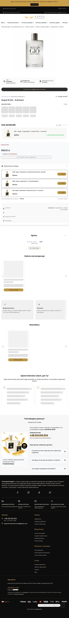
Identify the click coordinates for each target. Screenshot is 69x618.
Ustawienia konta (39, 538)
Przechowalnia (38, 541)
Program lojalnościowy (40, 536)
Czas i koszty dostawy (40, 555)
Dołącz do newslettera (15, 589)
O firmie (36, 569)
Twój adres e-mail (13, 587)
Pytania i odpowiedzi (40, 567)
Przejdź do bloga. (8, 464)
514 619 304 (63, 8)
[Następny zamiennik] (66, 125)
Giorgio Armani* (63, 96)
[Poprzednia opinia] (3, 393)
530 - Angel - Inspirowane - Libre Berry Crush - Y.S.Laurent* (28, 190)
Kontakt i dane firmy (39, 564)
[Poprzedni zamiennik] (64, 125)
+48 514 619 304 (39, 435)
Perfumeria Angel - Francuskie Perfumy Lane (12, 27)
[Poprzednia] (1, 3)
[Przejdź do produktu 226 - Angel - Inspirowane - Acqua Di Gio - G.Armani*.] (13, 270)
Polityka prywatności (40, 521)
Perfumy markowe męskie (42, 27)
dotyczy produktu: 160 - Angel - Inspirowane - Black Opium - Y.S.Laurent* (27, 398)
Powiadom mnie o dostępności (27, 157)
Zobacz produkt (13, 290)
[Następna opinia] (66, 393)
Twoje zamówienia (39, 533)
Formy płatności (38, 550)
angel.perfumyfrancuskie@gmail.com (56, 12)
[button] (34, 235)
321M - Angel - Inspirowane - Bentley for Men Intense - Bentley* (29, 172)
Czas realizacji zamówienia (42, 553)
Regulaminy (37, 519)
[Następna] (67, 3)
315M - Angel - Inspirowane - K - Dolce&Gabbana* (25, 181)
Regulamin (25, 592)
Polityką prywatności (19, 594)
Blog (35, 572)
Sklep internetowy (34, 609)
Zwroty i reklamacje (39, 524)
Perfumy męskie (30, 27)
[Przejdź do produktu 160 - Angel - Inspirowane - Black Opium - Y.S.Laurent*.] (18, 340)
